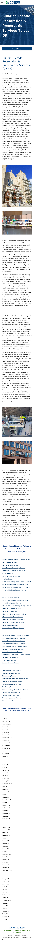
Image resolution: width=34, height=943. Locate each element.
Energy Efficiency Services (10, 625)
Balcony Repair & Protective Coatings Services (16, 559)
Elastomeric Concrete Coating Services (14, 614)
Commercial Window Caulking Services (14, 590)
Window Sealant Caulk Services (11, 701)
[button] (2, 2)
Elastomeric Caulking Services (11, 608)
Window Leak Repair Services (11, 692)
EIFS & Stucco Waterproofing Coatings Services (16, 605)
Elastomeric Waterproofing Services (13, 622)
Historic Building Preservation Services (13, 638)
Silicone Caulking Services (10, 657)
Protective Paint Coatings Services (12, 649)
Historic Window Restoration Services (13, 643)
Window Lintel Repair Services (11, 695)
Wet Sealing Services (8, 687)
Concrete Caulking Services (10, 597)
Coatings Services (7, 579)
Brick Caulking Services (9, 562)
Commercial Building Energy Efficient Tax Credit (16, 581)
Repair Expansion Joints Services (12, 652)
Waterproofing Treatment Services (12, 681)
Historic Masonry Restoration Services (13, 641)
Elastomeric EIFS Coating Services (12, 617)
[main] (17, 25)
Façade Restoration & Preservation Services (15, 635)
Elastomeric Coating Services (11, 611)
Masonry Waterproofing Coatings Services (14, 646)
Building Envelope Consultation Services (14, 570)
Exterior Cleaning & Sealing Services (13, 628)
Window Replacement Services (11, 698)
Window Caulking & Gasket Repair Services (15, 690)
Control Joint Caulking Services (11, 603)
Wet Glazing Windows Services (11, 684)
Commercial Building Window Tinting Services (16, 587)
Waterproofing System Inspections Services (15, 678)
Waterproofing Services (9, 676)
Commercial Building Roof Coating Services (15, 584)
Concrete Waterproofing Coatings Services (15, 600)
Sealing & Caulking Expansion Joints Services (16, 654)
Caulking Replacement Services (11, 576)
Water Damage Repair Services (11, 670)
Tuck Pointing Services (9, 660)
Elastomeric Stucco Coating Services (13, 619)
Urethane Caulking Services (10, 663)
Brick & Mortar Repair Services (11, 565)
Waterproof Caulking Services (11, 673)
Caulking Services (7, 573)
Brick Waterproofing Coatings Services (13, 568)
